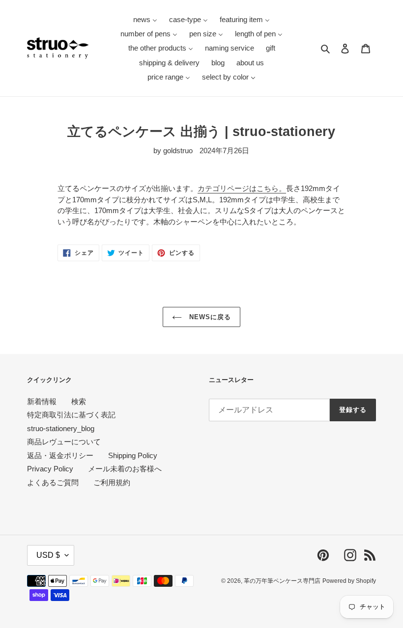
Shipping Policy (132, 455)
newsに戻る (209, 317)
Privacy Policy (50, 468)
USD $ (48, 555)
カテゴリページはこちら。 (242, 188)
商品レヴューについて (64, 441)
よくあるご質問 (53, 482)
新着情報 (42, 401)
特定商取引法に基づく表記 (71, 414)
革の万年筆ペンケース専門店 (282, 580)
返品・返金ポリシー (60, 455)
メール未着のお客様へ (125, 468)
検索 (78, 401)
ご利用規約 (111, 482)
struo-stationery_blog (60, 428)
